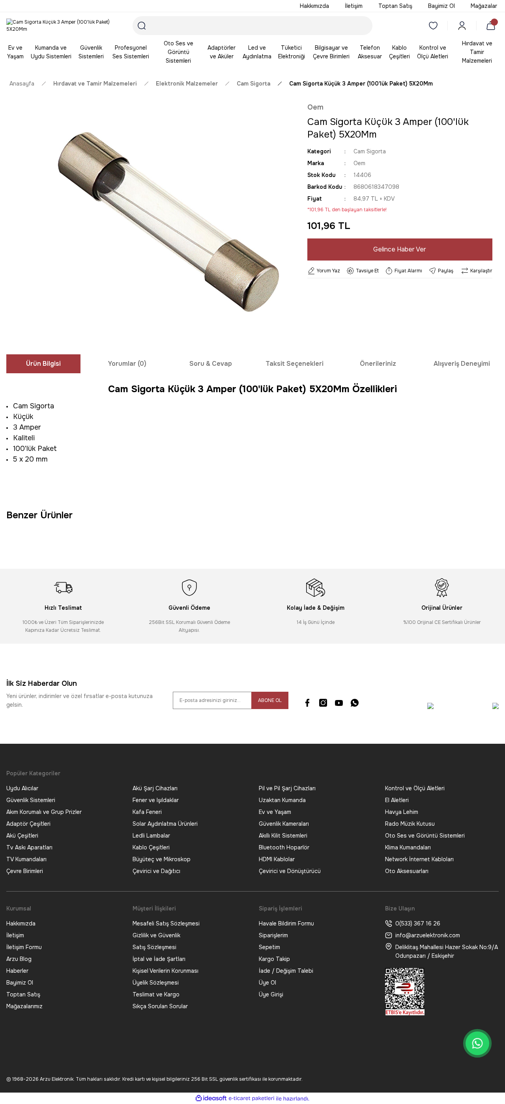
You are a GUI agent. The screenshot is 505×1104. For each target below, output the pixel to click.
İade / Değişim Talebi (286, 970)
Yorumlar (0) (127, 363)
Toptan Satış (23, 994)
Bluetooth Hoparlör (284, 847)
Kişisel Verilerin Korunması (165, 970)
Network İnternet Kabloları (419, 859)
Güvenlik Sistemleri (30, 800)
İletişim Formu (24, 947)
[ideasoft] (211, 1098)
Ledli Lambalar (151, 835)
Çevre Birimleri (24, 871)
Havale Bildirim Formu (286, 923)
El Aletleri (397, 800)
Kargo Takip (274, 959)
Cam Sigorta (370, 151)
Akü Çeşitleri (22, 835)
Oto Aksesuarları (406, 871)
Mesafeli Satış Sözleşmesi (166, 923)
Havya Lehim (401, 811)
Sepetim (269, 947)
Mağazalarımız (24, 1006)
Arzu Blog (19, 959)
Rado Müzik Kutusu (410, 823)
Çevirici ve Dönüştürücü (290, 871)
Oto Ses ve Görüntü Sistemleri (425, 835)
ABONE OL (270, 700)
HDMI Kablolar (277, 859)
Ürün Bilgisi (43, 363)
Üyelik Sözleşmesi (156, 982)
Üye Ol (267, 982)
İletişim (15, 935)
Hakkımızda (21, 923)
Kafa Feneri (147, 811)
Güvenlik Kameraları (284, 823)
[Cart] (492, 25)
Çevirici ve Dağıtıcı (156, 871)
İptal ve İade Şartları (159, 959)
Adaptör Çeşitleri (28, 823)
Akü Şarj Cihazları (155, 788)
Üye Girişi (271, 994)
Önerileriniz (378, 363)
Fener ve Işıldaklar (156, 800)
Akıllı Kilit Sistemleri (283, 835)
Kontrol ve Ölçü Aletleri (415, 788)
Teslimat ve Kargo (156, 994)
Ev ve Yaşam (275, 811)
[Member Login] (462, 25)
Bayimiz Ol (19, 982)
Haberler (17, 970)
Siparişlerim (273, 935)
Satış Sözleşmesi (154, 947)
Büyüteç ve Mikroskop (162, 859)
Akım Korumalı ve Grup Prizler (44, 811)
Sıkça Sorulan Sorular (160, 1006)
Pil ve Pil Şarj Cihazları (287, 788)
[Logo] (63, 26)
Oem (315, 107)
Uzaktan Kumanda (282, 800)
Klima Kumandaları (408, 847)
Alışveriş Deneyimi (462, 363)
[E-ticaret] (251, 1098)
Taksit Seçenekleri (295, 363)
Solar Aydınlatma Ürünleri (165, 823)
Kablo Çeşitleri (151, 847)
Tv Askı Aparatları (29, 847)
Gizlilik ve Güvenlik (156, 935)
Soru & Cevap (210, 363)
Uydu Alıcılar (22, 788)
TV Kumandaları (26, 859)
